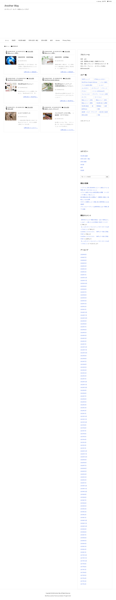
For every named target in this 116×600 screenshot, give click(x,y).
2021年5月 (83, 436)
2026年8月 (84, 254)
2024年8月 (84, 324)
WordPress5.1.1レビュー (25, 84)
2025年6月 (84, 295)
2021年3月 (83, 442)
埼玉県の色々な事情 (101, 103)
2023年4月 (84, 370)
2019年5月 (83, 506)
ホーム (7, 46)
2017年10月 (84, 561)
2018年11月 (84, 523)
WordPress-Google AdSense (15, 80)
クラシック (104, 88)
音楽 (99, 115)
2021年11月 (84, 419)
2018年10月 (84, 526)
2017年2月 (83, 584)
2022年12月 (84, 381)
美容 (98, 109)
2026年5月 (84, 263)
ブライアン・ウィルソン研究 (100, 94)
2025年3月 (84, 303)
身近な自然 (10, 109)
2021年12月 (84, 416)
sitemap (99, 1)
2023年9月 (84, 355)
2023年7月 (83, 361)
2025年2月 (83, 306)
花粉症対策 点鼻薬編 (61, 57)
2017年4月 (83, 578)
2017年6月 (83, 572)
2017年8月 (83, 566)
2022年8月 (83, 393)
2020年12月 (84, 451)
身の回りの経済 (103, 112)
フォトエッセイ (86, 94)
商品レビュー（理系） (13, 53)
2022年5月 (83, 402)
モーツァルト (98, 97)
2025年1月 (83, 309)
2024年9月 (84, 321)
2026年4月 (84, 266)
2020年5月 (84, 471)
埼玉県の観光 (85, 106)
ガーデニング (95, 88)
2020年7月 (83, 465)
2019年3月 (83, 511)
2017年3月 (83, 581)
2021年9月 (83, 425)
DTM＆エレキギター (99, 79)
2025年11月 (84, 280)
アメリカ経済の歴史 (87, 85)
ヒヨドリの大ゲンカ (24, 113)
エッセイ (101, 85)
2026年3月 (84, 269)
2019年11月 (84, 488)
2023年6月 (84, 364)
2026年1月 (83, 274)
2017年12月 (84, 555)
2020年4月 (84, 474)
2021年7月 (83, 431)
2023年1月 (83, 378)
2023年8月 (84, 358)
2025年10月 (84, 283)
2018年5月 (83, 540)
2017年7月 (83, 569)
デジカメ (84, 91)
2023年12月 (84, 347)
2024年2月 (83, 341)
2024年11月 (84, 315)
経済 (106, 106)
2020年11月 (84, 454)
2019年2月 (83, 514)
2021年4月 (83, 439)
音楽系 (82, 170)
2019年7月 (83, 500)
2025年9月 (84, 286)
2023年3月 (84, 373)
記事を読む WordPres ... (30, 97)
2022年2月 (83, 410)
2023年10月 (84, 352)
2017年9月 (83, 563)
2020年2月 (83, 480)
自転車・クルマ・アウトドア (51, 109)
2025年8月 (84, 289)
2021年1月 (83, 448)
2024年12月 (84, 312)
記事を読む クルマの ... (67, 129)
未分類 (82, 164)
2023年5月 (84, 367)
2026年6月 (84, 260)
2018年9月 (83, 529)
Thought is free (67, 595)
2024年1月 (83, 344)
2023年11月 (84, 350)
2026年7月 (83, 257)
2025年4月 (84, 300)
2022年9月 (83, 390)
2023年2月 (83, 376)
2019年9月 (83, 494)
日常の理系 (30, 51)
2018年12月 (84, 520)
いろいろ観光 (103, 82)
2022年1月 (83, 413)
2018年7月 (83, 535)
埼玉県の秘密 (84, 156)
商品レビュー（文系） (87, 100)
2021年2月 (83, 445)
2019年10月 (84, 491)
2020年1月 (83, 483)
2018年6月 (83, 537)
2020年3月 (84, 477)
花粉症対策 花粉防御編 (25, 57)
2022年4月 (83, 404)
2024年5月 (84, 332)
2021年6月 (83, 433)
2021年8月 (83, 428)
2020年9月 (84, 459)
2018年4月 (83, 543)
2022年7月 (83, 396)
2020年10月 (84, 457)
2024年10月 (84, 318)
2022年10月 (84, 387)
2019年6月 (83, 503)
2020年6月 (84, 468)
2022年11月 (84, 384)
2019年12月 (84, 485)
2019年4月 (83, 509)
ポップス (84, 97)
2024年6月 (84, 329)
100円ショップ (86, 79)
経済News (84, 109)
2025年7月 (83, 292)
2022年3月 (83, 407)
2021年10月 (84, 422)
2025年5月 (84, 298)
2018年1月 (83, 552)
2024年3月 (84, 338)
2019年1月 (83, 517)
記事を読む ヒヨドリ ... (31, 127)
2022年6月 (83, 399)
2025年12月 (84, 277)
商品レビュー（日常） (102, 100)
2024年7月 (83, 326)
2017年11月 (84, 558)
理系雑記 (98, 106)
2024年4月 (84, 335)
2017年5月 (83, 575)
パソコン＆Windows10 (98, 91)
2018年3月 (83, 546)
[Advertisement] (58, 25)
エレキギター (85, 88)
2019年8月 (83, 497)
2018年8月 (83, 532)
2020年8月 (84, 462)
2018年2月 (83, 549)
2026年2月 (83, 272)
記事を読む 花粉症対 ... (31, 72)
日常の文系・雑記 (85, 158)
